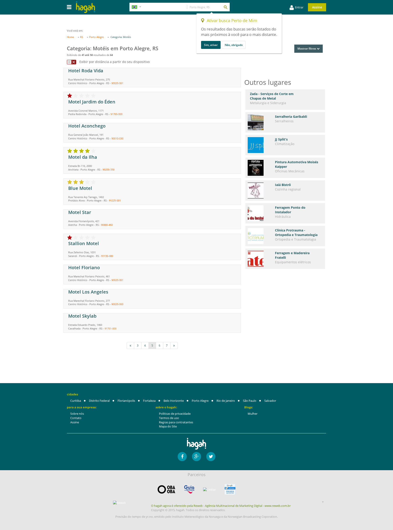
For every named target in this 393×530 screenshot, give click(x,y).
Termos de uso (169, 418)
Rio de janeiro (226, 401)
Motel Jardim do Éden (91, 102)
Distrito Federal (99, 401)
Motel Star (79, 212)
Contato (75, 418)
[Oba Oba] (166, 489)
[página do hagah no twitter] (210, 456)
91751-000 (110, 328)
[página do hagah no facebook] (182, 456)
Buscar (225, 7)
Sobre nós (77, 414)
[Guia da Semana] (189, 489)
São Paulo (249, 401)
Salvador (270, 401)
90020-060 (117, 304)
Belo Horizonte (174, 401)
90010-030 (117, 138)
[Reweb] (119, 502)
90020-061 (117, 83)
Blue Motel (80, 188)
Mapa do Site (168, 426)
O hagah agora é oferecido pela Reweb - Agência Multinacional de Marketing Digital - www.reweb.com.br (221, 506)
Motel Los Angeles (88, 292)
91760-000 (116, 114)
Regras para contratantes (176, 422)
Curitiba (75, 401)
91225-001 (115, 200)
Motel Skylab (82, 316)
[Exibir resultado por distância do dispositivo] (71, 62)
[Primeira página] (130, 345)
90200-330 (108, 169)
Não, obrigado (234, 45)
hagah (85, 7)
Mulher (252, 414)
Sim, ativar (211, 45)
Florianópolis (126, 401)
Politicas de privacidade (175, 414)
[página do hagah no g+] (196, 456)
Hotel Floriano (84, 267)
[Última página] (174, 345)
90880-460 (107, 224)
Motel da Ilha (82, 157)
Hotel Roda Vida (85, 71)
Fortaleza (149, 401)
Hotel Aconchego (87, 126)
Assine (317, 7)
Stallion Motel (83, 243)
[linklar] (209, 489)
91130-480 (107, 256)
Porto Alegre (200, 401)
